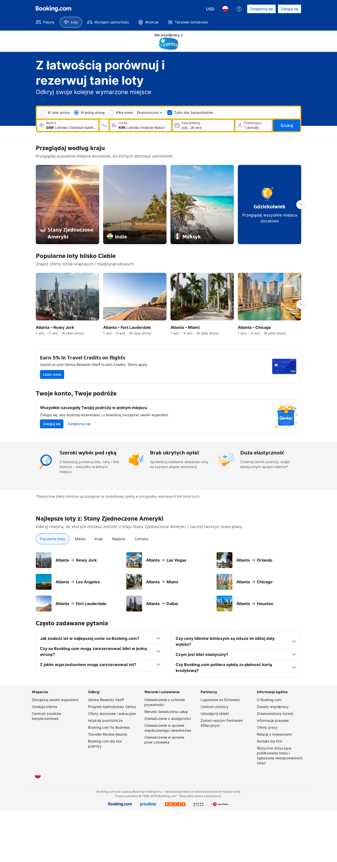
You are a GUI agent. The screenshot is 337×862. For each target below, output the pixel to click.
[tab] (53, 538)
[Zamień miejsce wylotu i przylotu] (104, 125)
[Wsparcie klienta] (239, 9)
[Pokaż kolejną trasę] (300, 204)
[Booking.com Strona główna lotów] (53, 9)
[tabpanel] (168, 581)
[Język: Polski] (225, 9)
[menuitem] (45, 22)
